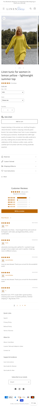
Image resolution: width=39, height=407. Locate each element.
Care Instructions (9, 362)
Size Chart (8, 117)
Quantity (3, 106)
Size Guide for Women (10, 366)
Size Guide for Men (9, 370)
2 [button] (17, 305)
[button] (4, 9)
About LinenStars (9, 342)
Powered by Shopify (24, 403)
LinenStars (16, 403)
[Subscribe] (29, 382)
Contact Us (7, 350)
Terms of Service (8, 330)
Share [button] (5, 176)
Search (6, 318)
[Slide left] (16, 68)
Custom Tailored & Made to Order (13, 346)
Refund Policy (8, 326)
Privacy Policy (8, 322)
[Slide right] (23, 68)
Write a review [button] (19, 211)
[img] (5, 223)
